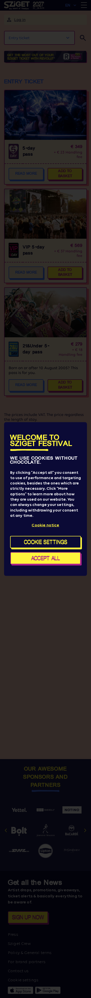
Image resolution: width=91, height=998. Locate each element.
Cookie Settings (45, 542)
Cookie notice (45, 525)
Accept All (45, 558)
